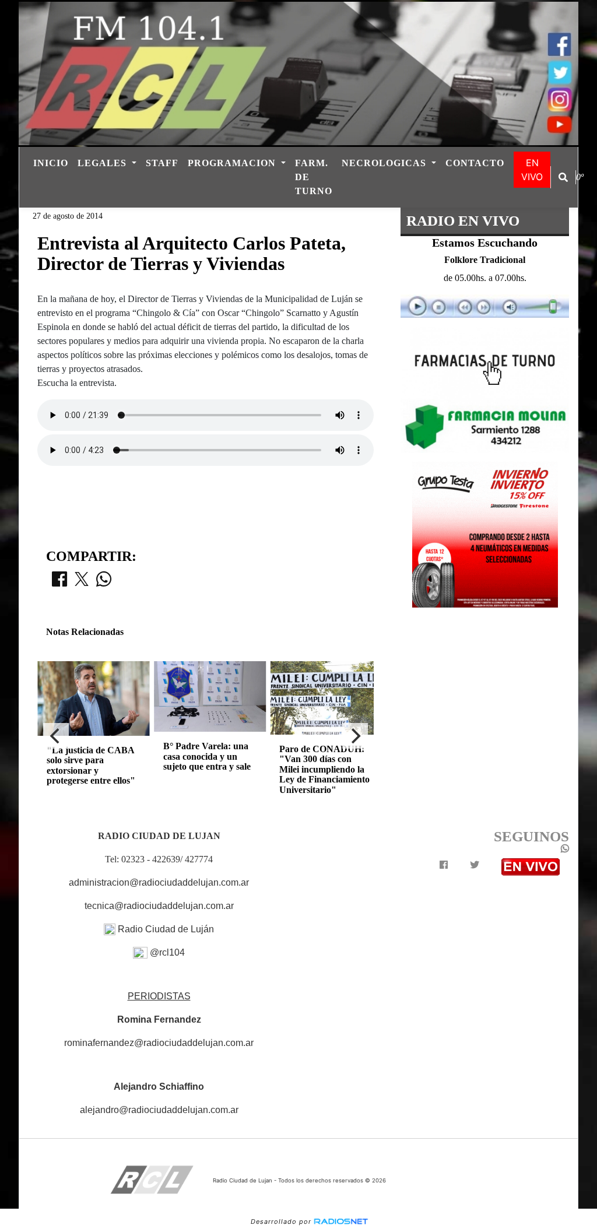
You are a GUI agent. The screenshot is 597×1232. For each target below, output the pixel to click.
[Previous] (56, 736)
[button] (563, 177)
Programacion (233, 163)
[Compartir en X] (81, 582)
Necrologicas (385, 163)
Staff (162, 163)
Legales (103, 163)
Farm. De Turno (313, 177)
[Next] (355, 736)
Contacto (474, 163)
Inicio (50, 163)
